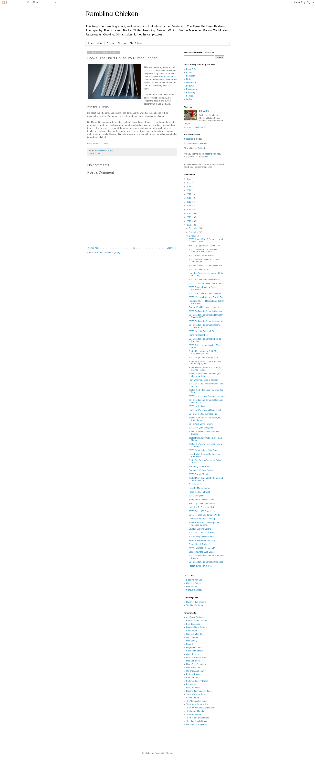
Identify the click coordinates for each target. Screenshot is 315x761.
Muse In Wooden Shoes (197, 657)
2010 (189, 221)
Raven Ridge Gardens (196, 602)
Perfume (190, 86)
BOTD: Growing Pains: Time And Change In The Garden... (203, 250)
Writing (189, 99)
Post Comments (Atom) (109, 253)
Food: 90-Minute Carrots (199, 488)
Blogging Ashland (194, 580)
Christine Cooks (193, 583)
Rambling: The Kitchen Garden (202, 503)
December (194, 228)
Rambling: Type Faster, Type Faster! (204, 245)
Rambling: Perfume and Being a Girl (205, 410)
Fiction (189, 79)
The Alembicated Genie (196, 701)
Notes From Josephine (196, 664)
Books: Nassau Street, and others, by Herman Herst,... (205, 368)
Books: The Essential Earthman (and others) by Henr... (205, 375)
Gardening (191, 82)
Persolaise (191, 684)
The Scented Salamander (197, 718)
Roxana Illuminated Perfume (199, 691)
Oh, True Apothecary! (195, 671)
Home (90, 43)
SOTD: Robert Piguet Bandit (201, 255)
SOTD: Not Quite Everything (201, 428)
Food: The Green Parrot (199, 492)
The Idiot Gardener (194, 605)
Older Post (171, 248)
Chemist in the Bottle (195, 634)
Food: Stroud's (195, 484)
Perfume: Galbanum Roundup (202, 519)
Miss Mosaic (191, 586)
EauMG (189, 644)
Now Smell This (193, 667)
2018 (189, 190)
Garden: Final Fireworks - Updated (204, 307)
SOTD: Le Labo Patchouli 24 (201, 331)
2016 (189, 198)
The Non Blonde (193, 714)
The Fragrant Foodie (195, 711)
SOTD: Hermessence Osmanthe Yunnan (207, 396)
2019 (189, 186)
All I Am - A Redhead (195, 617)
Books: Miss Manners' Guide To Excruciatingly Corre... (203, 352)
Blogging (190, 72)
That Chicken (136, 43)
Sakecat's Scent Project (196, 694)
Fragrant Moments (194, 647)
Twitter (200, 148)
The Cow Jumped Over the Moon (201, 708)
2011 (189, 217)
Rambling (190, 92)
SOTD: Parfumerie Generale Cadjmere (206, 311)
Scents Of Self (192, 698)
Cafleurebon (191, 631)
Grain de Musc (192, 654)
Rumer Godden (166, 76)
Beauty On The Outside (196, 621)
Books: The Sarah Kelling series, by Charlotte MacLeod (204, 419)
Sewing (189, 96)
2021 (189, 183)
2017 (189, 194)
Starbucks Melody (194, 590)
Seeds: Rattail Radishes (199, 544)
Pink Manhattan (193, 688)
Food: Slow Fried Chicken (200, 566)
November (194, 232)
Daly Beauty (191, 641)
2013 (189, 209)
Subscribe (188, 139)
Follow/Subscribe (191, 144)
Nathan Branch (193, 661)
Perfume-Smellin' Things (197, 681)
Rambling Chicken (111, 13)
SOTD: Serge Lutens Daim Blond (203, 450)
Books (97, 153)
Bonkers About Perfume (196, 627)
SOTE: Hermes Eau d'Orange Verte (204, 515)
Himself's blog (209, 154)
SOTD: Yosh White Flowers (201, 424)
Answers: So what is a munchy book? (205, 266)
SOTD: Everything (197, 496)
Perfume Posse (193, 674)
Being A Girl (191, 69)
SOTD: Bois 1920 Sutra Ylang (202, 533)
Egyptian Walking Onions (200, 529)
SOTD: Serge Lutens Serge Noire (203, 357)
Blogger (169, 753)
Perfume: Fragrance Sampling (202, 540)
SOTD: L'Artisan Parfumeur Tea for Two (206, 297)
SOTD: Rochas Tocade (199, 474)
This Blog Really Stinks (196, 721)
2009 (189, 225)
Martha (206, 111)
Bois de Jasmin (193, 624)
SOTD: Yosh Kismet (197, 406)
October (193, 236)
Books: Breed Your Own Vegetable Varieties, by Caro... (204, 524)
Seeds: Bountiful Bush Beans (202, 552)
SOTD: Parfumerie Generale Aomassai (206, 321)
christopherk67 (193, 637)
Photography (192, 89)
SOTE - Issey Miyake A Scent (201, 536)
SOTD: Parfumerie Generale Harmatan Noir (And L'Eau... (206, 316)
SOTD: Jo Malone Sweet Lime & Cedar (206, 283)
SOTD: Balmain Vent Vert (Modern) (204, 279)
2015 (189, 202)
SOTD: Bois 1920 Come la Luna (203, 511)
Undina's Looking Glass (196, 724)
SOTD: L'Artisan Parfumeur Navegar (205, 293)
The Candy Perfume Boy (197, 704)
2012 (189, 213)
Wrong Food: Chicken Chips (201, 500)
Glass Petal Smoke (194, 651)
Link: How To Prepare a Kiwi (201, 507)
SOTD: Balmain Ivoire (198, 269)
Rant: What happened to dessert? (204, 380)
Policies (110, 43)
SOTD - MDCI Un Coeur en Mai (203, 548)
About (99, 43)
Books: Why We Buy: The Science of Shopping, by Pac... (205, 362)
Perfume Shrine (193, 677)
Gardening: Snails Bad (199, 466)
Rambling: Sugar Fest (198, 335)
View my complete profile (195, 127)
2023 (189, 179)
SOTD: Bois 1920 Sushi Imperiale (204, 414)
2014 (189, 206)
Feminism (190, 76)
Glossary (122, 43)
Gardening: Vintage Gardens (201, 470)
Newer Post (93, 248)
